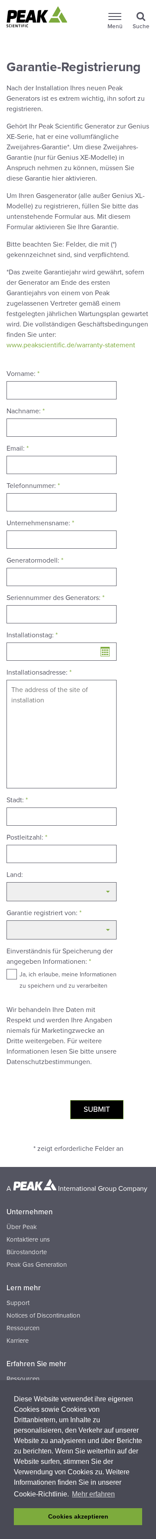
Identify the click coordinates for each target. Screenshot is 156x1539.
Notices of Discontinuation (43, 1315)
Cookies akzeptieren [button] (78, 1516)
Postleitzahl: (26, 837)
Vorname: (22, 373)
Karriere (17, 1341)
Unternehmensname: (40, 523)
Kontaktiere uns (28, 1239)
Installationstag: (32, 635)
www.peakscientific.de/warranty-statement (70, 345)
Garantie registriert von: (43, 913)
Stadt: (17, 800)
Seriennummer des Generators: (55, 597)
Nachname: (25, 411)
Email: (17, 448)
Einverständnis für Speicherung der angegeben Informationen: (59, 956)
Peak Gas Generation (36, 1265)
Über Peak (21, 1227)
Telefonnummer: (33, 485)
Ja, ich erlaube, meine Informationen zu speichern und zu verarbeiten (68, 980)
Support (17, 1303)
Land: (14, 874)
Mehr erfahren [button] (93, 1494)
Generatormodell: (34, 560)
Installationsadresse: (39, 672)
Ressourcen (22, 1328)
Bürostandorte (26, 1252)
